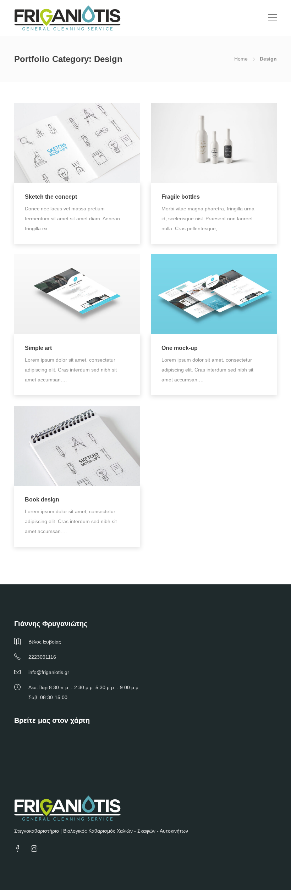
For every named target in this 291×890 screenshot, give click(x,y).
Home (241, 59)
